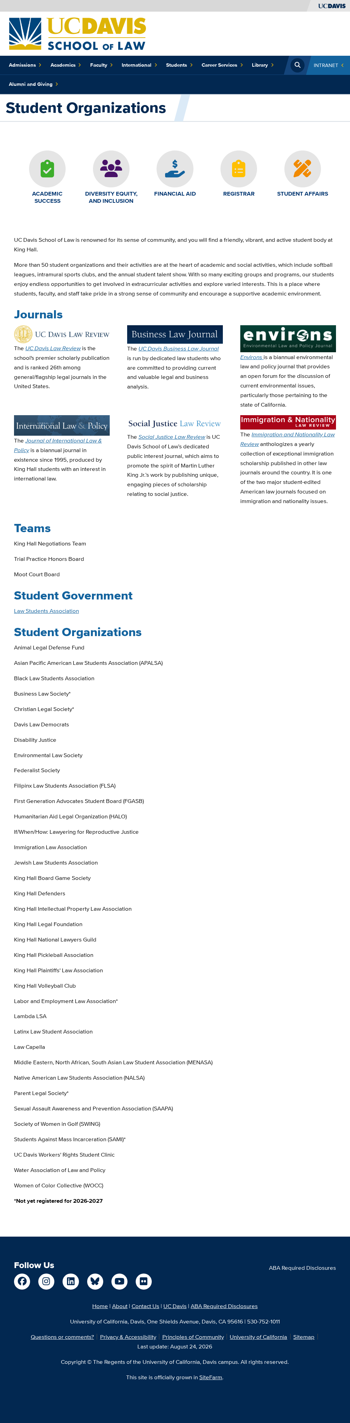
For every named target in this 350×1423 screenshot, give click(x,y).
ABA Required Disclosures (302, 1267)
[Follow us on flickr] (144, 1282)
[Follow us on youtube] (119, 1282)
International (136, 65)
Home (100, 1306)
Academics (63, 65)
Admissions (22, 65)
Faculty (98, 65)
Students (176, 65)
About (119, 1306)
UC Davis (175, 1306)
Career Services (219, 65)
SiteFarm (210, 1377)
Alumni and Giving (31, 84)
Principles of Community (193, 1336)
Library (260, 65)
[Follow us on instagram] (46, 1282)
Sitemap (303, 1336)
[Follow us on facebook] (22, 1282)
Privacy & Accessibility (128, 1336)
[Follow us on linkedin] (71, 1282)
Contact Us (145, 1306)
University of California (258, 1336)
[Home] (77, 33)
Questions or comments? (62, 1336)
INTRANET (326, 65)
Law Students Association (46, 610)
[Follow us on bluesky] (95, 1282)
